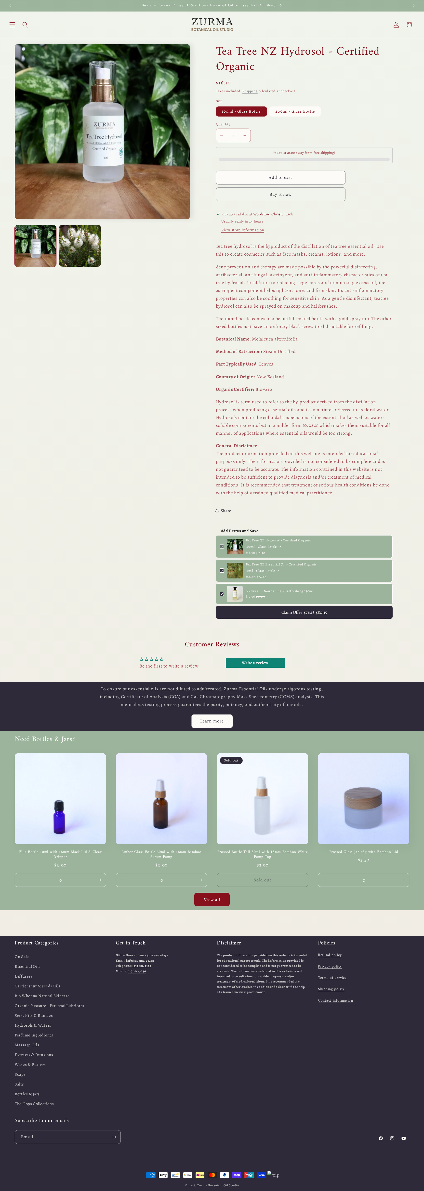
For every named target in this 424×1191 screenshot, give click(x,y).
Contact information (335, 1000)
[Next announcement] (413, 5)
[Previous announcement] (10, 5)
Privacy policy (330, 966)
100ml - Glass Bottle (241, 111)
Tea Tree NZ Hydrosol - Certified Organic (278, 540)
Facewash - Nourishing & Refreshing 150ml (279, 591)
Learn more (212, 721)
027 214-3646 (137, 971)
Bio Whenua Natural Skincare (42, 996)
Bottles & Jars (27, 1094)
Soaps (20, 1074)
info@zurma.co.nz (140, 960)
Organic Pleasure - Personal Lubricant (50, 1005)
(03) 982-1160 (141, 965)
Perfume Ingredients (34, 1035)
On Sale (22, 956)
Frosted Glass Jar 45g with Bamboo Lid (363, 851)
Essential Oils (27, 966)
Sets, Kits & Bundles (34, 1015)
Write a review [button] (255, 663)
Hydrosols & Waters (33, 1025)
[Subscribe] (113, 1137)
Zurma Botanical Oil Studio (218, 1185)
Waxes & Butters (30, 1064)
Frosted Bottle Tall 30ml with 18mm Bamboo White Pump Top (262, 854)
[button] (12, 24)
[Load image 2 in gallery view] (80, 245)
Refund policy (330, 955)
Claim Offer (304, 612)
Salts (19, 1084)
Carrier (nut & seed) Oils (37, 986)
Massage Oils (27, 1044)
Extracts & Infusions (34, 1054)
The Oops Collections (34, 1103)
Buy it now (280, 194)
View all (212, 899)
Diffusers (23, 976)
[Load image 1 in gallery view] (35, 245)
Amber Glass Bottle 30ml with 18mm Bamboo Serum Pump (161, 854)
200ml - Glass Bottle (295, 111)
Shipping (250, 91)
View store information (242, 230)
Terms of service (332, 977)
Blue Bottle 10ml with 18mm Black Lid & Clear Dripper (60, 854)
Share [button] (226, 510)
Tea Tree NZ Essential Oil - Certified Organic (281, 564)
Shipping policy (331, 989)
